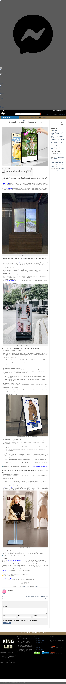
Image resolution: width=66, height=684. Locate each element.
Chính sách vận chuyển (39, 640)
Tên (4, 615)
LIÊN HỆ (44, 117)
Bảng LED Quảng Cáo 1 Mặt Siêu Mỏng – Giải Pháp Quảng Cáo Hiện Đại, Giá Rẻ (57, 147)
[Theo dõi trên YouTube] (3, 110)
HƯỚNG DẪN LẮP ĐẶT (33, 117)
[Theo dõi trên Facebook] (1, 110)
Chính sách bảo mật (38, 638)
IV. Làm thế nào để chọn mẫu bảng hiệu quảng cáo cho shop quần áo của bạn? (17, 173)
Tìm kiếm (52, 120)
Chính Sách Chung (38, 645)
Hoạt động (23, 120)
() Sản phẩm (61, 114)
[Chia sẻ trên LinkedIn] (28, 583)
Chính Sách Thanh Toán (39, 647)
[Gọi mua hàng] (0, 0)
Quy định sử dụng (38, 644)
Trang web (35, 615)
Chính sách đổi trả (38, 642)
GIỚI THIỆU (22, 117)
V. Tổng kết (5, 175)
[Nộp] (40, 114)
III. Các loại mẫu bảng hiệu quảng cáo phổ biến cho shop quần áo (15, 172)
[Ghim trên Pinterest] (26, 583)
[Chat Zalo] (1, 68)
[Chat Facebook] (33, 66)
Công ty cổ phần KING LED (22, 682)
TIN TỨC (40, 117)
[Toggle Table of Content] (31, 169)
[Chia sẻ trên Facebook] (21, 583)
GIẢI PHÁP (26, 117)
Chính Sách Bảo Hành (39, 649)
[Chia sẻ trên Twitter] (23, 583)
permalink (36, 586)
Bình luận (5, 606)
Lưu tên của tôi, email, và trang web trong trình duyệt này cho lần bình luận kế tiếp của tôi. (20, 620)
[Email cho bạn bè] (25, 583)
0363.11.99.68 (48, 114)
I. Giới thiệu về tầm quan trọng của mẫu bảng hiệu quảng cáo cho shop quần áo (17, 170)
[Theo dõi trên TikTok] (2, 110)
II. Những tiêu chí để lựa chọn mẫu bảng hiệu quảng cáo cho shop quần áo (17, 171)
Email (19, 615)
